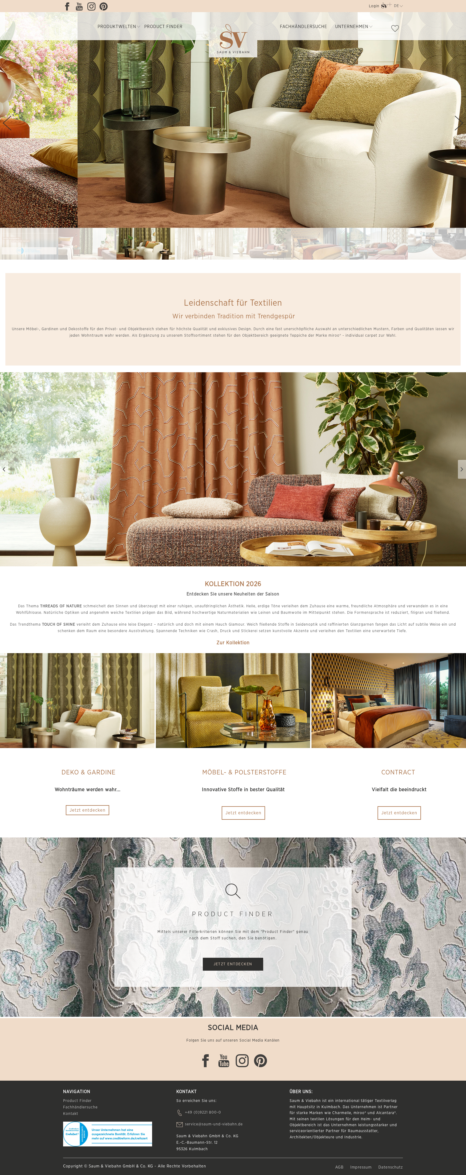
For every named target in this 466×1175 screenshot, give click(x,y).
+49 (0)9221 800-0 (203, 1112)
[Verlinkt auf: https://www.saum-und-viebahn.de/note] (396, 29)
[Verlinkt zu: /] (29, 244)
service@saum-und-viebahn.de (214, 1124)
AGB (340, 1167)
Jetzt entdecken (243, 813)
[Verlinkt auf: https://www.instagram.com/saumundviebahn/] (92, 6)
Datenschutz (390, 1167)
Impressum (361, 1167)
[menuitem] (373, 7)
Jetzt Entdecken (233, 964)
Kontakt (70, 1114)
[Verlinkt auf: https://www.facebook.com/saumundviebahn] (68, 6)
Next (459, 123)
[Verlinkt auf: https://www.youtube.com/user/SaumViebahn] (80, 6)
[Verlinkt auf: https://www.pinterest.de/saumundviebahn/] (105, 6)
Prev (7, 123)
